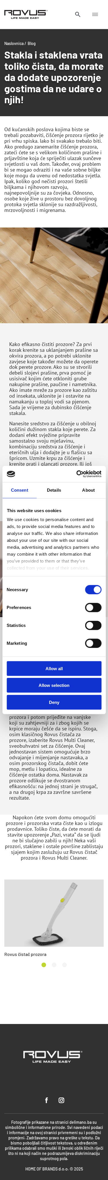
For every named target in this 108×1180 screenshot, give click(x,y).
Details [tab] (54, 489)
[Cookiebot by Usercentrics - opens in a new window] (76, 474)
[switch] (93, 607)
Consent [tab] (19, 489)
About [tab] (88, 489)
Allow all (54, 668)
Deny (54, 702)
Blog (32, 43)
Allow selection (54, 685)
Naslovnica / (15, 43)
